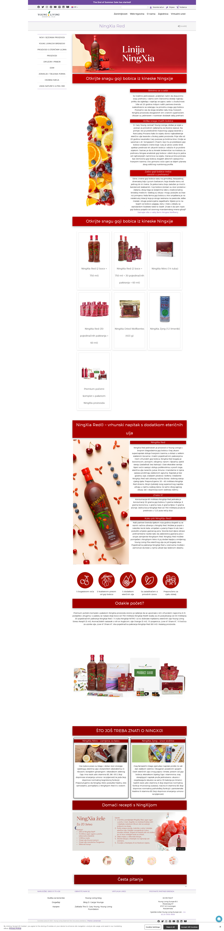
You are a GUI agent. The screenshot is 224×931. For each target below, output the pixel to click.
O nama (151, 14)
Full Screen (181, 849)
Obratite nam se (82, 891)
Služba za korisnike (56, 898)
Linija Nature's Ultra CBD (52, 86)
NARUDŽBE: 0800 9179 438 (48, 891)
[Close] (220, 926)
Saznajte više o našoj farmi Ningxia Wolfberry (158, 212)
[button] (219, 919)
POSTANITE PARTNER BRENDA (161, 891)
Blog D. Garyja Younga (93, 902)
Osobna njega (52, 80)
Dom (52, 68)
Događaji (56, 902)
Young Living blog (93, 898)
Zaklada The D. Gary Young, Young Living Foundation (93, 908)
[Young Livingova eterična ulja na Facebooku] (38, 7)
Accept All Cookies (189, 927)
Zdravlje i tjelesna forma (52, 74)
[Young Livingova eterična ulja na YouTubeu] (55, 7)
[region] (112, 927)
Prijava (172, 7)
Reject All (170, 927)
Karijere (56, 907)
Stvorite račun (158, 7)
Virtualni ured (178, 14)
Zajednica (163, 14)
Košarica (182, 7)
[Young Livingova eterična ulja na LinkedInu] (63, 7)
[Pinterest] (51, 7)
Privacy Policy (15, 928)
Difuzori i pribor (52, 62)
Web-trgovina (137, 14)
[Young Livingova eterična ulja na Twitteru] (43, 7)
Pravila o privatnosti (94, 921)
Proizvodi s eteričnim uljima (51, 50)
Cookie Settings (153, 927)
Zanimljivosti (120, 14)
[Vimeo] (59, 7)
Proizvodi (52, 56)
